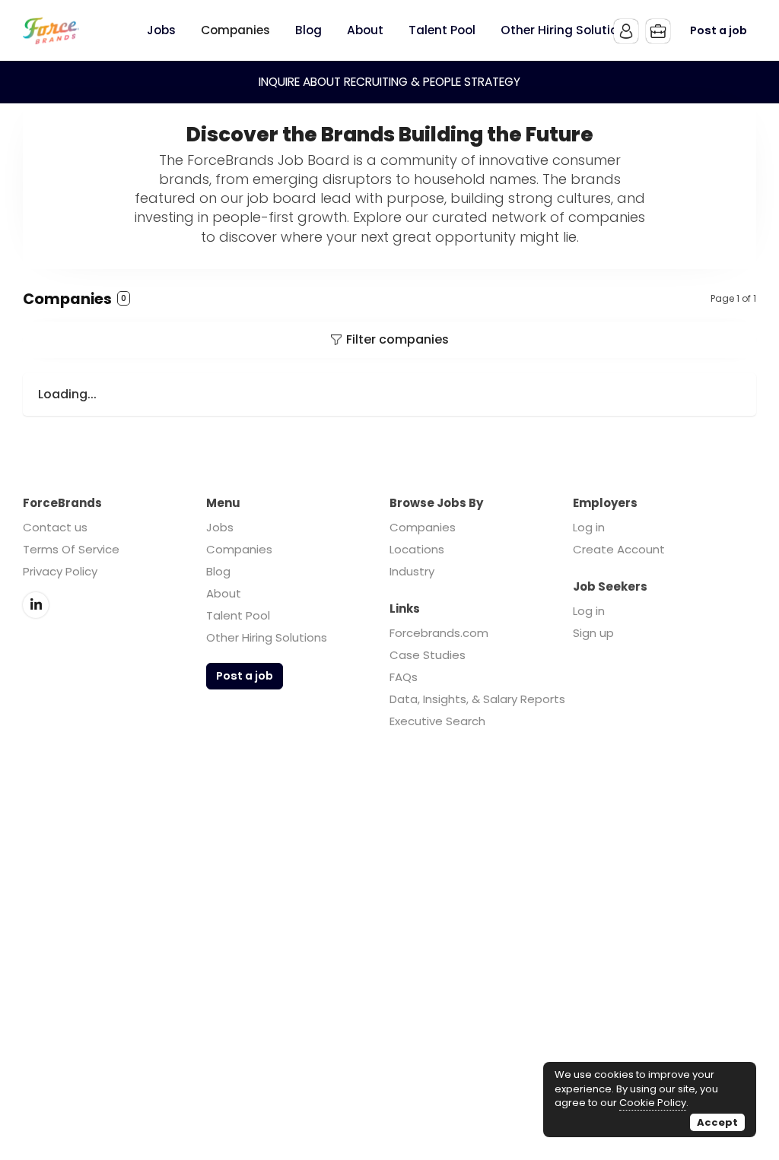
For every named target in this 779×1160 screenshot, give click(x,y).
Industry (412, 571)
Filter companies (397, 339)
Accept (717, 1122)
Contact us (55, 527)
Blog (218, 571)
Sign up (593, 633)
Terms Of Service (71, 549)
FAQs (404, 677)
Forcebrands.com (439, 633)
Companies (239, 549)
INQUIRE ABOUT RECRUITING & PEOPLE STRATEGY (389, 82)
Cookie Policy (652, 1102)
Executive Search (437, 721)
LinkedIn (36, 605)
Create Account (619, 549)
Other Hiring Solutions (266, 637)
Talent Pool (238, 615)
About (223, 593)
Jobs (220, 527)
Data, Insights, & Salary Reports (477, 699)
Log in (589, 527)
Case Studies (428, 655)
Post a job (718, 30)
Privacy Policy (60, 571)
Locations (417, 549)
